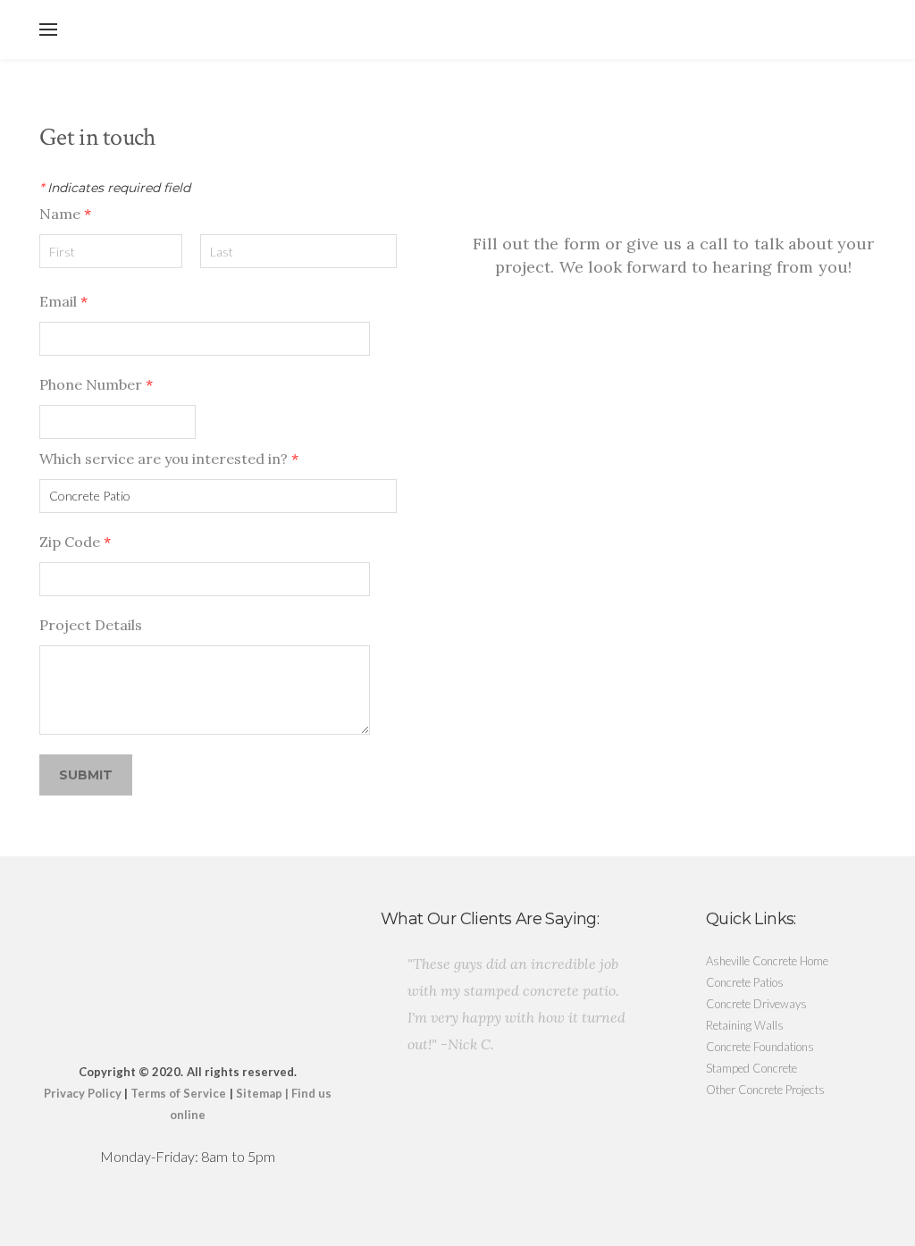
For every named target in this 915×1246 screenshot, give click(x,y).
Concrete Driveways (756, 1004)
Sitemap (259, 1093)
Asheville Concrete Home (767, 961)
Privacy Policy (83, 1093)
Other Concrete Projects (765, 1089)
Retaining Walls (745, 1025)
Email (63, 301)
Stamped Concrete (751, 1068)
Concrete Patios (745, 982)
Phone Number (96, 384)
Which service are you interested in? (168, 458)
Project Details (90, 625)
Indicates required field (114, 187)
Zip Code (75, 542)
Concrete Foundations (760, 1047)
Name (65, 214)
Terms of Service (178, 1093)
